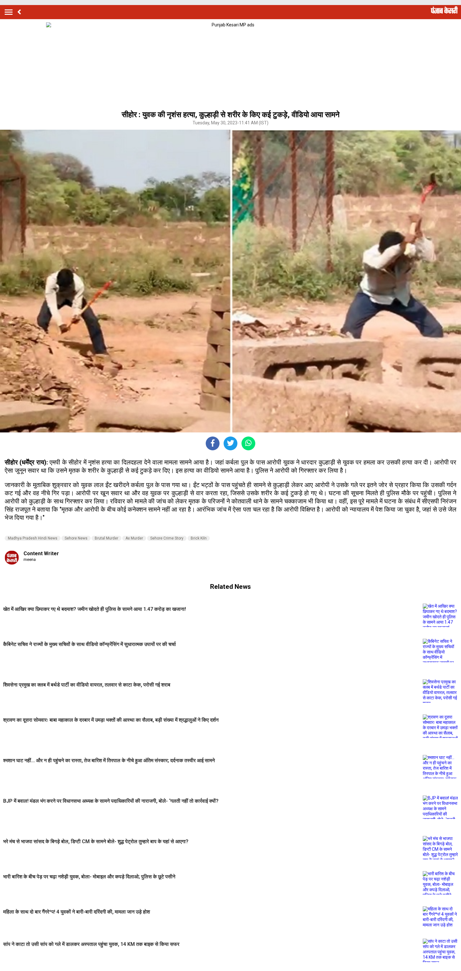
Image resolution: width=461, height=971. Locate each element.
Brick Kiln (199, 538)
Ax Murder (134, 538)
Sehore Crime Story (166, 538)
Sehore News (76, 538)
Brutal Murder (106, 538)
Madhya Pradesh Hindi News (32, 538)
